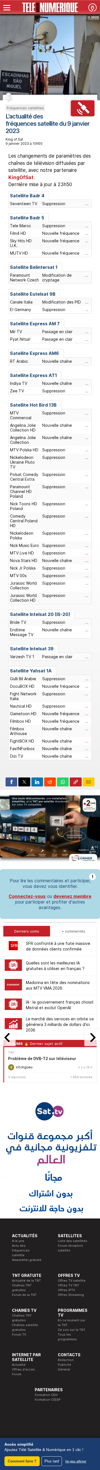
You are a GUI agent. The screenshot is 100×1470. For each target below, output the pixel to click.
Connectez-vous (27, 896)
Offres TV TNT (68, 1285)
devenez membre (72, 896)
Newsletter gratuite (26, 1260)
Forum (16, 1374)
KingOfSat (21, 177)
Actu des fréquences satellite (21, 1250)
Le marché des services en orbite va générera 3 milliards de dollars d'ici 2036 (60, 1024)
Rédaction (66, 1360)
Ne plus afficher (75, 1461)
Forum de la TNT (24, 1295)
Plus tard (51, 1461)
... (86, 203)
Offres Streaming (71, 1295)
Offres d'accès (23, 1369)
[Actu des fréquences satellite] (82, 114)
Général (64, 1369)
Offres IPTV (66, 1290)
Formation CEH (46, 1395)
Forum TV (19, 1334)
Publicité (64, 1365)
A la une (18, 1241)
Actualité (19, 1365)
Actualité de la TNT (26, 1280)
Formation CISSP (48, 1400)
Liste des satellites (72, 1241)
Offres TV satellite (72, 1280)
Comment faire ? (22, 1461)
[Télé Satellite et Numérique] (50, 8)
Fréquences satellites (25, 108)
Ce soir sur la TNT (71, 1330)
